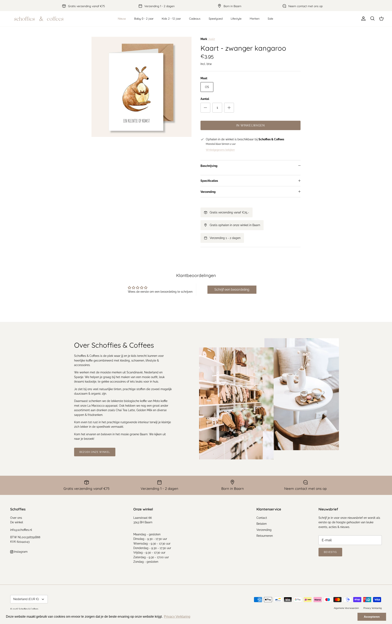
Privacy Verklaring (372, 608)
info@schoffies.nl (21, 529)
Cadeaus (194, 18)
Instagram (20, 551)
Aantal (204, 98)
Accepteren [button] (372, 616)
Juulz (211, 39)
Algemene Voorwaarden (346, 608)
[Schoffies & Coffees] (38, 18)
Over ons (16, 517)
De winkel (16, 522)
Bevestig (330, 552)
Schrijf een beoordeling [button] (231, 289)
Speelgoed (216, 18)
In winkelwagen (250, 125)
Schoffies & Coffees (28, 609)
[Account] (362, 18)
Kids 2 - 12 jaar (171, 18)
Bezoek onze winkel (94, 452)
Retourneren (264, 535)
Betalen (261, 523)
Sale (270, 18)
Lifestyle (236, 18)
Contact (261, 517)
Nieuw (122, 18)
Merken (254, 18)
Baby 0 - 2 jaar (144, 18)
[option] (141, 87)
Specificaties (209, 180)
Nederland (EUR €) (26, 599)
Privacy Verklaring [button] (177, 616)
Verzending (208, 191)
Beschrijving (208, 165)
